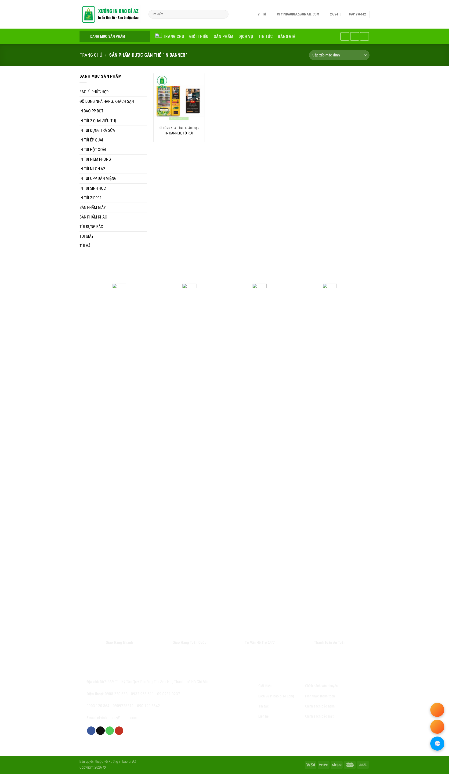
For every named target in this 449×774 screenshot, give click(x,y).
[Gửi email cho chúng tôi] (100, 730)
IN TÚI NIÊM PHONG (95, 159)
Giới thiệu (199, 36)
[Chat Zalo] (437, 744)
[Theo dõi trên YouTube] (364, 36)
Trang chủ (173, 36)
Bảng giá (286, 36)
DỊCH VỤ (246, 36)
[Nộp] (223, 14)
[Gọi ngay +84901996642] (437, 710)
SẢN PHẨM (223, 36)
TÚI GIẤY (87, 236)
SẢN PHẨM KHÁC (93, 217)
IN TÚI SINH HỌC (93, 188)
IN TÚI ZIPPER (90, 198)
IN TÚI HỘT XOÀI (93, 149)
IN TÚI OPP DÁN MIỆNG (98, 178)
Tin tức (265, 36)
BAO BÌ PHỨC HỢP (94, 91)
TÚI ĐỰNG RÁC (91, 226)
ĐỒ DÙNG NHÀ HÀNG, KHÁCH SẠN (107, 101)
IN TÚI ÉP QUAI (91, 140)
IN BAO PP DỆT (91, 111)
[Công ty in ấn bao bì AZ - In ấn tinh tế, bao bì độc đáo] (110, 14)
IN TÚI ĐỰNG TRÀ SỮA (97, 130)
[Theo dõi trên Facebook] (344, 36)
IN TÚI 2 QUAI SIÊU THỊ (98, 121)
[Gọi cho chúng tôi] (354, 36)
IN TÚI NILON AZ (92, 169)
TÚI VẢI (85, 246)
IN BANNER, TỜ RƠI (179, 133)
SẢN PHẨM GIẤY (93, 207)
